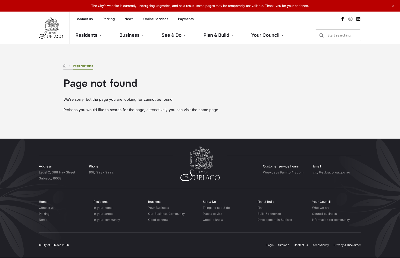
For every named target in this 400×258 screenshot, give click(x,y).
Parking (109, 19)
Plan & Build (216, 35)
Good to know (158, 220)
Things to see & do (216, 207)
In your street (103, 214)
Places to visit (212, 214)
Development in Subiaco (274, 220)
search (116, 109)
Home (43, 201)
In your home (103, 207)
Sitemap (283, 245)
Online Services (155, 19)
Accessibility (320, 245)
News (129, 19)
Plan (260, 207)
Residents (86, 35)
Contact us (84, 19)
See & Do (171, 35)
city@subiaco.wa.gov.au (331, 172)
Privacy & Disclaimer (347, 245)
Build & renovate (269, 214)
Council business (324, 214)
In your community (107, 220)
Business (129, 35)
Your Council (265, 35)
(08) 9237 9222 (101, 172)
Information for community (331, 220)
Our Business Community (166, 214)
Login (270, 245)
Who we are (321, 207)
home (203, 109)
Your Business (158, 207)
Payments (186, 19)
